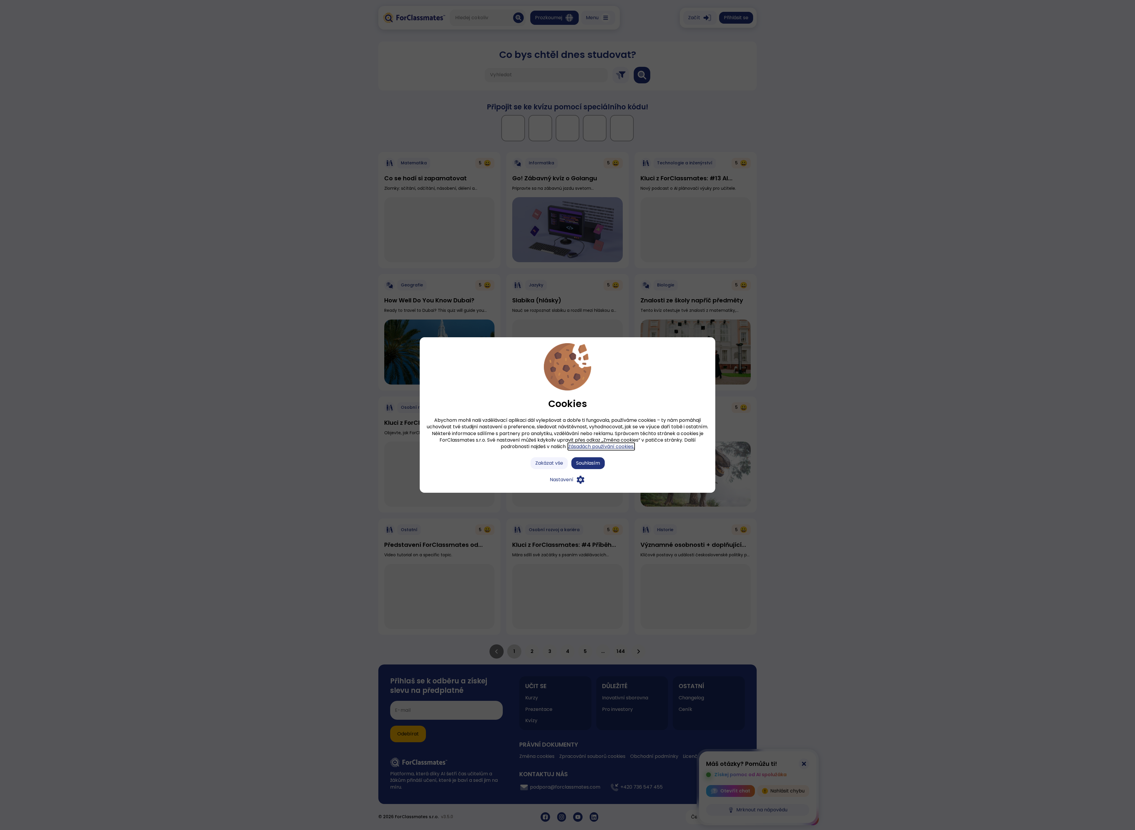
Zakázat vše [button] (549, 463)
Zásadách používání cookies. (601, 446)
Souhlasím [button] (588, 463)
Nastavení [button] (561, 479)
